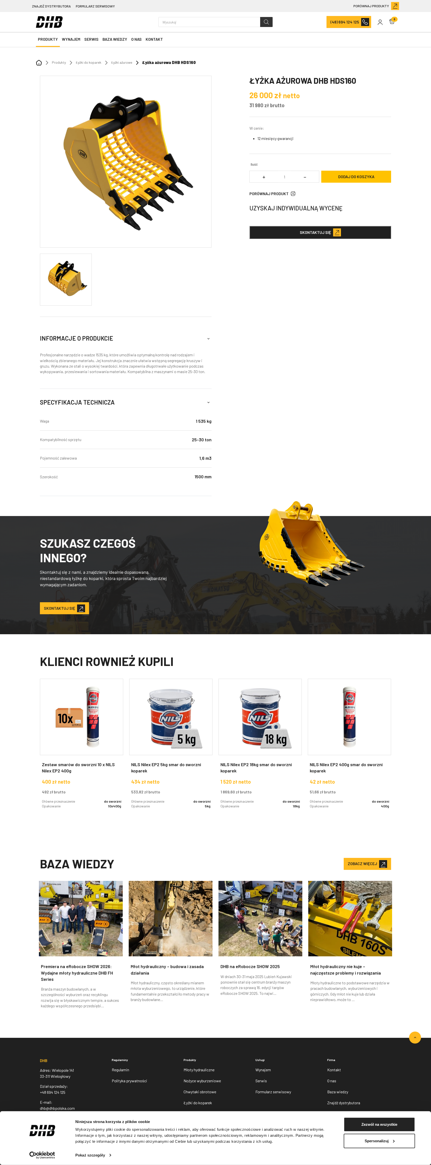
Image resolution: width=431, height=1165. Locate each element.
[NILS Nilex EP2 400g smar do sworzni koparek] (349, 748)
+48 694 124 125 (52, 1092)
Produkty (48, 39)
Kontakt (154, 39)
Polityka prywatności (129, 1080)
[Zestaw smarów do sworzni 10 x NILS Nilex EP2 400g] (81, 748)
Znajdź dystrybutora (51, 6)
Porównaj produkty (371, 6)
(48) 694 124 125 (344, 21)
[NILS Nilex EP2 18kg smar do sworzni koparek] (260, 748)
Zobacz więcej (362, 863)
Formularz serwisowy (95, 6)
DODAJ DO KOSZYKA (356, 176)
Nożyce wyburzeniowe (202, 1080)
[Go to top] (415, 1038)
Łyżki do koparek (88, 62)
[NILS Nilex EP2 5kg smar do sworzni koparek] (171, 748)
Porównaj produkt (269, 193)
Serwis (91, 39)
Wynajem (71, 39)
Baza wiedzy (115, 39)
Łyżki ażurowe (121, 62)
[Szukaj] (266, 22)
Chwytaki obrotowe (200, 1091)
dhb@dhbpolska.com (57, 1108)
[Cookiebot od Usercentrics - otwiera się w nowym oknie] (42, 1155)
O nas (136, 39)
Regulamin (120, 1069)
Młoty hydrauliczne (199, 1069)
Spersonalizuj (377, 1141)
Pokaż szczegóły (90, 1155)
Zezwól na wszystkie (379, 1124)
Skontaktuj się (315, 232)
